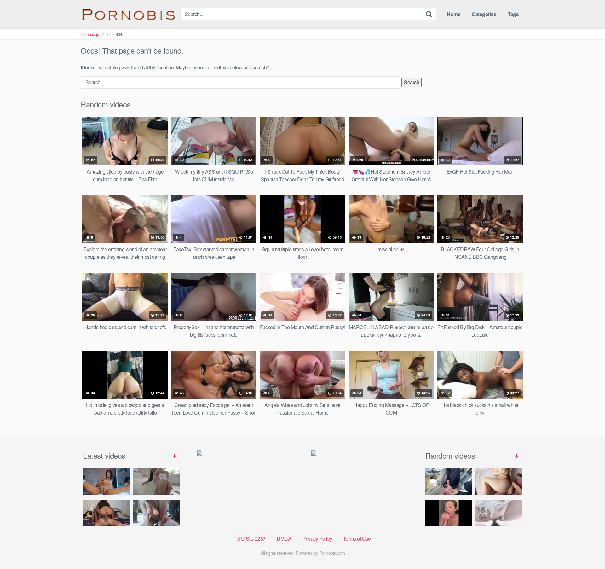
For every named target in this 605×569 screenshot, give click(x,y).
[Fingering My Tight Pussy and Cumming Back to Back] (106, 481)
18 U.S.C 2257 (250, 538)
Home (453, 14)
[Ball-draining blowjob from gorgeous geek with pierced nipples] (448, 513)
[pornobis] (128, 14)
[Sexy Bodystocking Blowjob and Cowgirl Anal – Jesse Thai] (106, 513)
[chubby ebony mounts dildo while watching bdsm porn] (156, 513)
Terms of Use (357, 538)
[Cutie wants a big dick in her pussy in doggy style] (156, 481)
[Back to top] (588, 548)
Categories (484, 14)
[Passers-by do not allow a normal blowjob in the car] (448, 481)
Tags (513, 14)
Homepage (90, 34)
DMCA (284, 538)
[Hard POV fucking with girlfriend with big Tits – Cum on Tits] (498, 481)
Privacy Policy (317, 538)
